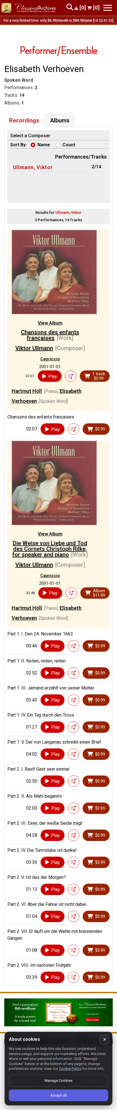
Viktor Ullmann (34, 348)
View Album (50, 323)
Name (43, 144)
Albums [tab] (60, 120)
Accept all (58, 1095)
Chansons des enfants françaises (50, 335)
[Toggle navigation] (108, 8)
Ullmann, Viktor (33, 167)
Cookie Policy (70, 1068)
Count (68, 144)
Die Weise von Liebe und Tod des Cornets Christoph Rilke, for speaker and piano (49, 549)
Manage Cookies (58, 1080)
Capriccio (50, 359)
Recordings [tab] (24, 120)
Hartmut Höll (27, 391)
